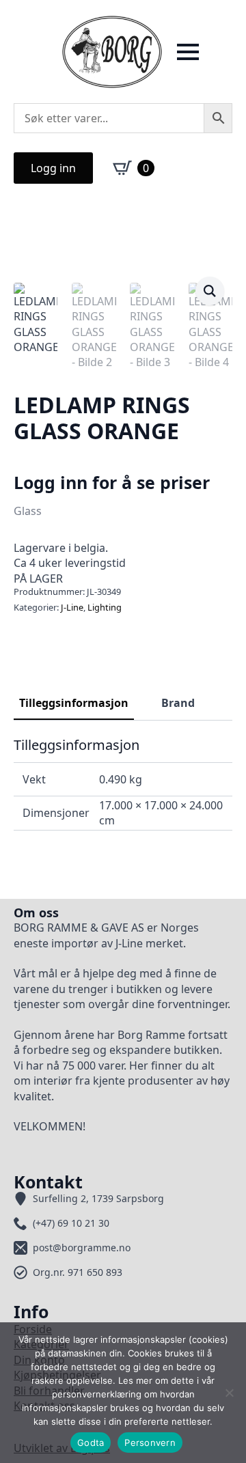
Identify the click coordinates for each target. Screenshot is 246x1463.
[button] (209, 291)
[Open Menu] (188, 52)
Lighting (104, 607)
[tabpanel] (123, 783)
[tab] (74, 703)
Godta (90, 1442)
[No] (229, 1392)
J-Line (72, 607)
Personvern (150, 1442)
